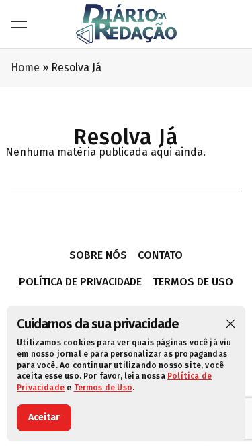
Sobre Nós (98, 255)
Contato (160, 255)
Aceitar (44, 417)
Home (25, 67)
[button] (230, 323)
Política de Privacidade (80, 281)
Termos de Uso (103, 387)
